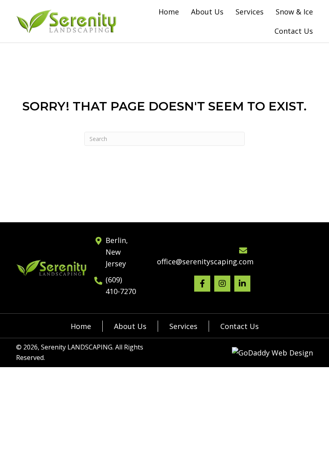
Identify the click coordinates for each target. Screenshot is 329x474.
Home (81, 326)
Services (183, 326)
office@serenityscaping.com (205, 261)
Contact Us (239, 326)
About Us (130, 326)
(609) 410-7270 (121, 285)
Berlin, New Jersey (117, 251)
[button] (202, 284)
